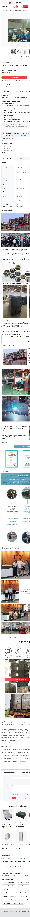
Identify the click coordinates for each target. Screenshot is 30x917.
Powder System (23, 896)
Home (2, 10)
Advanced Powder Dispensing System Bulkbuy (13, 903)
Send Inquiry (14, 77)
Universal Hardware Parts (8, 882)
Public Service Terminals (20, 861)
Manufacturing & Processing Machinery (13, 10)
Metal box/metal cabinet (20, 864)
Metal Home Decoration (6, 866)
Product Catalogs (22, 858)
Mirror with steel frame (20, 866)
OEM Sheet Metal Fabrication (8, 864)
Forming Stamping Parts (23, 885)
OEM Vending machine (6, 861)
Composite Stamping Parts (9, 885)
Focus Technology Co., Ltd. (18, 911)
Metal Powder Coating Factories (10, 896)
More (2, 906)
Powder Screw (21, 899)
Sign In (3, 152)
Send (14, 798)
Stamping (24, 10)
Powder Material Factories (8, 892)
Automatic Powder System (9, 899)
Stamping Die (20, 882)
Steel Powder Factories (23, 892)
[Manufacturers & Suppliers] (15, 2)
